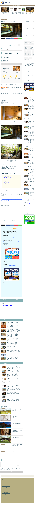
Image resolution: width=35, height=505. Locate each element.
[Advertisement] (11, 212)
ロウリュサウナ (30, 48)
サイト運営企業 (28, 71)
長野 (6, 220)
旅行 (28, 53)
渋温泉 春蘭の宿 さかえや (8, 177)
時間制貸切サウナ (14, 220)
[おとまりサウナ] (8, 3)
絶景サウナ (30, 21)
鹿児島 (28, 59)
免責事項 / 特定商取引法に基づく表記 (6, 498)
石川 (30, 54)
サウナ (30, 28)
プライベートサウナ (4, 19)
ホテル (9, 220)
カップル (32, 41)
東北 (32, 53)
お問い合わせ (5, 487)
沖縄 (25, 54)
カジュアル (29, 41)
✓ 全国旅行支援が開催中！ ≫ (9, 237)
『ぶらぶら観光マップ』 (6, 305)
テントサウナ (26, 43)
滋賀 (28, 54)
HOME (4, 481)
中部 (17, 220)
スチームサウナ (29, 42)
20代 (25, 41)
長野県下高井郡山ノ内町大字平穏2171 (10, 166)
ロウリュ (26, 48)
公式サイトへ (12, 80)
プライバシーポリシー (6, 494)
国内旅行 (30, 33)
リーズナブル (3, 220)
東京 (30, 53)
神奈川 (33, 54)
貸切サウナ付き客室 (27, 58)
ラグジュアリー (26, 47)
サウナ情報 (6, 49)
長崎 (31, 58)
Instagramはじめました (6, 485)
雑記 (30, 35)
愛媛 (25, 53)
